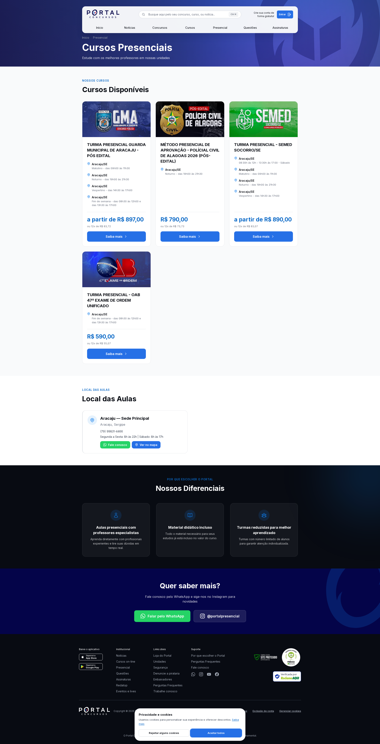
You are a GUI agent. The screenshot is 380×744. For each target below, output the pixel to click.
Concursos (159, 28)
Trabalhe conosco (165, 691)
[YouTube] (209, 674)
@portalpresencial (223, 616)
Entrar (282, 14)
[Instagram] (201, 674)
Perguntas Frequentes (167, 685)
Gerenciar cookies (290, 711)
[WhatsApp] (193, 674)
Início (99, 28)
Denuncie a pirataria (166, 673)
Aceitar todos (216, 732)
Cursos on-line (125, 661)
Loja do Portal (162, 655)
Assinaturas (280, 28)
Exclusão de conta (263, 711)
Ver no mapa (148, 444)
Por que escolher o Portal (208, 655)
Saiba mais (114, 236)
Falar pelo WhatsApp (166, 616)
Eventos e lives (126, 691)
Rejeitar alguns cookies (164, 732)
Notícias (129, 28)
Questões (250, 28)
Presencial (220, 28)
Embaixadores (162, 679)
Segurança (160, 667)
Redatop (121, 685)
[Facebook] (217, 674)
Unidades (159, 661)
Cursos (190, 28)
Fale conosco (117, 444)
